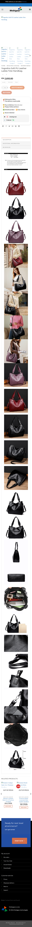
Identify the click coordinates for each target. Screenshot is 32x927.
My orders (6, 857)
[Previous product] (6, 74)
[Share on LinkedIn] (19, 126)
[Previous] (4, 31)
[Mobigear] (16, 9)
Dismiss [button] (24, 1)
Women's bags (25, 65)
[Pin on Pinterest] (15, 126)
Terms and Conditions (16, 924)
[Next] (27, 31)
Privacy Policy (10, 922)
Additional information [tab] (11, 143)
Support (6, 890)
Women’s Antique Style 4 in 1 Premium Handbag (8, 800)
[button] (2, 9)
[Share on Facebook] (6, 126)
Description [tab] (7, 139)
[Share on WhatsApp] (3, 126)
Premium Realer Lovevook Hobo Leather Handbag (24, 800)
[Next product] (3, 74)
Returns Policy (21, 922)
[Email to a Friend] (12, 126)
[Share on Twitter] (9, 126)
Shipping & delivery (9, 883)
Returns (6, 886)
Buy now (6, 92)
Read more (8, 806)
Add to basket (17, 87)
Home (3, 65)
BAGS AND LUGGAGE (13, 65)
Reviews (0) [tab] (6, 147)
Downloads (7, 868)
